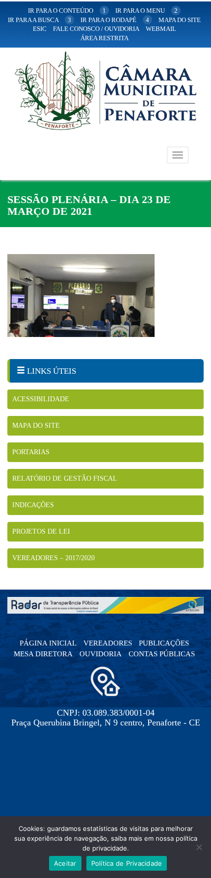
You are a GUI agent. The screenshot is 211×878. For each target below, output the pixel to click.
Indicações (33, 505)
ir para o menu (146, 10)
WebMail (161, 28)
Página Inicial (48, 643)
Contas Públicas (162, 654)
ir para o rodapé (114, 20)
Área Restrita (104, 38)
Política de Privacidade (126, 863)
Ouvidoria (100, 654)
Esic (40, 28)
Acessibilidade (40, 399)
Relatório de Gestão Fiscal (64, 478)
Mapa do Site (36, 425)
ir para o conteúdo (67, 10)
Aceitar (65, 863)
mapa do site (179, 20)
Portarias (31, 452)
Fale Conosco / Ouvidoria (96, 28)
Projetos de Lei (41, 531)
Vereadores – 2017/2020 (53, 558)
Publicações (164, 643)
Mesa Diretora (43, 654)
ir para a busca (39, 20)
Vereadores (107, 643)
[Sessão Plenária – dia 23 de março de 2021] (105, 295)
